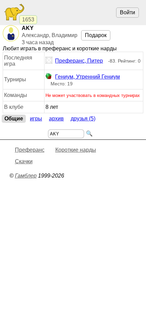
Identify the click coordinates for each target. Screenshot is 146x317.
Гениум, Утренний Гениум (87, 77)
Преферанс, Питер (79, 61)
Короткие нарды (75, 150)
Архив (56, 118)
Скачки (24, 161)
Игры (36, 118)
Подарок (96, 35)
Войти (127, 12)
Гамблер (26, 176)
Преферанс (29, 150)
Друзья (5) (83, 118)
